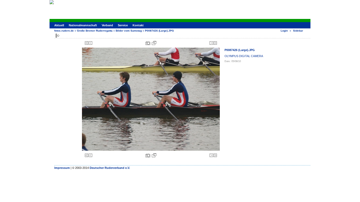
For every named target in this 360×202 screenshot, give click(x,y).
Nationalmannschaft (83, 25)
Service (123, 25)
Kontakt (138, 25)
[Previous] (91, 43)
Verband (107, 25)
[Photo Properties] (147, 43)
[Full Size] (154, 43)
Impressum (62, 167)
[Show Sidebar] (58, 36)
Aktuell (59, 25)
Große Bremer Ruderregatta (95, 30)
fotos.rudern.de (64, 30)
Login (284, 30)
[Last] (215, 43)
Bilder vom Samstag (129, 30)
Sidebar (298, 30)
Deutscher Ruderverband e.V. (110, 167)
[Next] (211, 43)
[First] (87, 43)
